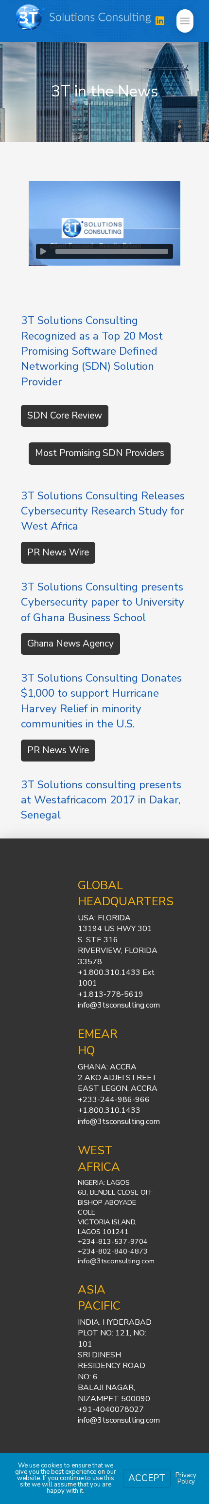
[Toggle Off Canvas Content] (184, 21)
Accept (146, 1478)
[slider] (111, 251)
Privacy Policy (185, 1478)
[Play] (43, 251)
